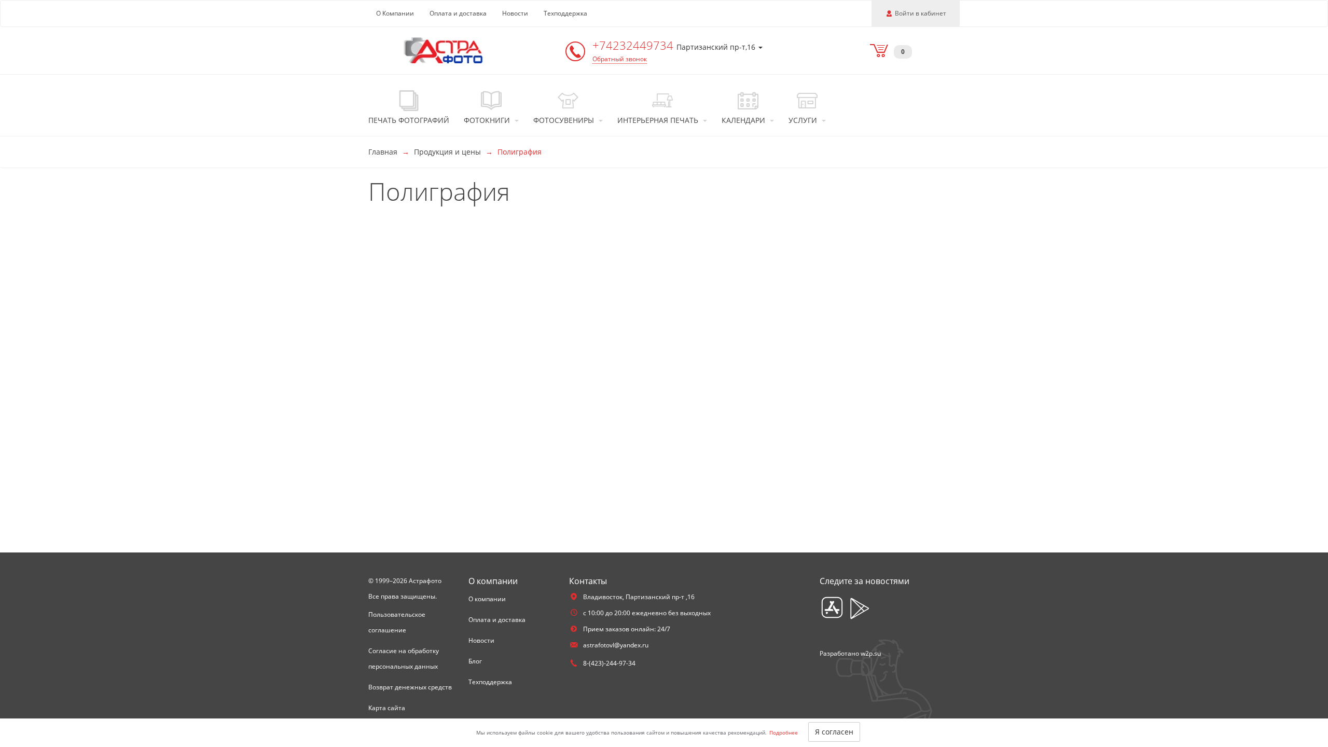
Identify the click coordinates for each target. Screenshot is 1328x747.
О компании (487, 598)
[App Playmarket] (859, 608)
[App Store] (832, 608)
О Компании (395, 13)
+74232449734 (634, 45)
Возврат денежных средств (410, 687)
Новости (515, 13)
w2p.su (871, 653)
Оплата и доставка (458, 13)
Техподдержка (565, 13)
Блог (475, 661)
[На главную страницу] (444, 49)
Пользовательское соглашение (396, 622)
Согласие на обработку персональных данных (403, 658)
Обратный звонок (619, 58)
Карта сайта (386, 707)
